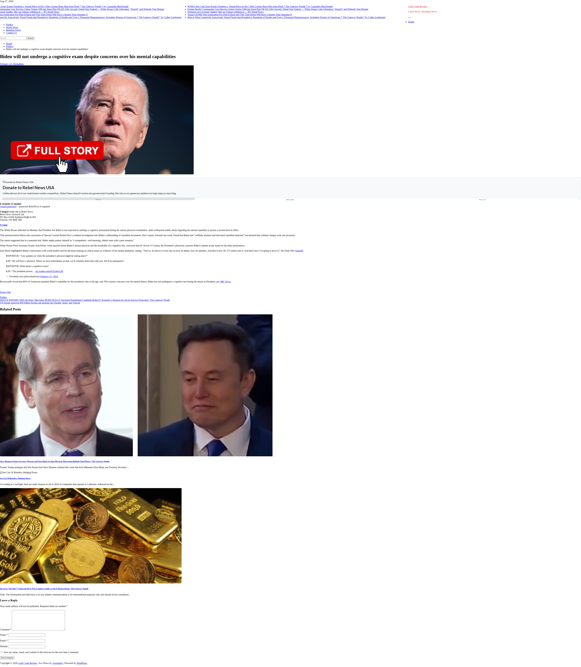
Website (4, 646)
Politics (9, 24)
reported (299, 250)
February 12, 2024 (49, 276)
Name (4, 635)
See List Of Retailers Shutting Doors (15, 478)
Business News (13, 30)
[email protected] (8, 206)
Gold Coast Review (417, 6)
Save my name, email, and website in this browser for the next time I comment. (41, 652)
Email (3, 640)
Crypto (3, 225)
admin (21, 64)
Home (411, 22)
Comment (5, 629)
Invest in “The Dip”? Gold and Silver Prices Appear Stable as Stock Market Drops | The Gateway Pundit (44, 589)
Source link (5, 292)
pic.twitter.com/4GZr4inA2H (49, 271)
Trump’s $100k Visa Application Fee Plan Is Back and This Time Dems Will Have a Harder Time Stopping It (228, 14)
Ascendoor (57, 663)
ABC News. (225, 281)
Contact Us (11, 32)
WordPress (82, 663)
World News (12, 27)
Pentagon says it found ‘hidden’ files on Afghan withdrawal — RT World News (214, 12)
